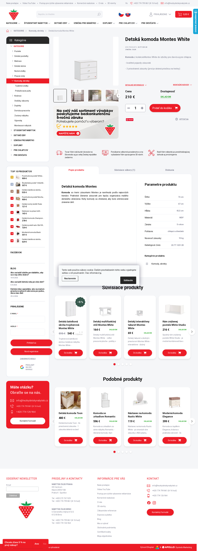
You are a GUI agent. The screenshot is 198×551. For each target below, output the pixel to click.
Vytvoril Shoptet (147, 547)
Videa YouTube (28, 3)
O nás (101, 3)
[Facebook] (149, 502)
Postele (17, 51)
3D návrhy (111, 3)
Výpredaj (18, 120)
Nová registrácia (31, 351)
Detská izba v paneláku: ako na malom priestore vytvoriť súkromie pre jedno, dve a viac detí (27, 291)
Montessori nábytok (22, 125)
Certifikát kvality (104, 532)
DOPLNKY (18, 145)
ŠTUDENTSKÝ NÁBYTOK (24, 130)
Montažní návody (181, 85)
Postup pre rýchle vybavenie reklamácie (56, 3)
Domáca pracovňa (22, 111)
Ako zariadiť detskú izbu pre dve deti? (27, 282)
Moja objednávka (104, 536)
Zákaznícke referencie (106, 511)
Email (8, 485)
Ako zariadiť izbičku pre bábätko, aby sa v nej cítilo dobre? (27, 274)
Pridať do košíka (162, 108)
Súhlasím (128, 280)
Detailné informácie (134, 85)
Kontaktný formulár (160, 512)
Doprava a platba (104, 515)
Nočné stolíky (20, 71)
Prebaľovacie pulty (23, 91)
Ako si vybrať (102, 523)
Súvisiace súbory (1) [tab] (124, 170)
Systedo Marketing (184, 547)
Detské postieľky (21, 56)
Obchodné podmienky (106, 528)
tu (100, 273)
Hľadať (99, 14)
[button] (114, 364)
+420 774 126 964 (25, 411)
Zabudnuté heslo (28, 359)
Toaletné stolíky (21, 86)
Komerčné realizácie (86, 3)
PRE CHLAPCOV (21, 150)
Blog (99, 519)
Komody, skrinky (21, 81)
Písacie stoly (19, 76)
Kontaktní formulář (28, 421)
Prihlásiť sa (31, 343)
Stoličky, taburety (21, 101)
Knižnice (17, 96)
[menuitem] (13, 23)
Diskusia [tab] (169, 170)
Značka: (130, 49)
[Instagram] (154, 502)
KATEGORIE (19, 46)
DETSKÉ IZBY (20, 135)
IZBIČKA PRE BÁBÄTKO (24, 140)
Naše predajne (12, 3)
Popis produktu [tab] (76, 170)
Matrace (18, 61)
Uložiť (131, 120)
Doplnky (17, 106)
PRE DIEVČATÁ (20, 155)
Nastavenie (70, 278)
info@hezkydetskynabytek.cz (32, 400)
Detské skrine (20, 66)
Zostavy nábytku (21, 116)
